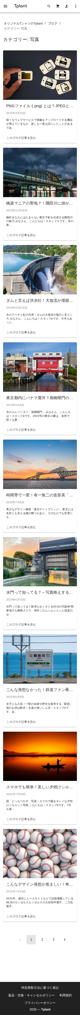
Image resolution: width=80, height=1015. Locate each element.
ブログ (52, 23)
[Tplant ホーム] (20, 6)
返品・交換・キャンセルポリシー (31, 995)
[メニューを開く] (5, 6)
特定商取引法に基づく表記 (40, 987)
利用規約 (65, 995)
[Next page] (64, 939)
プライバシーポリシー (40, 1002)
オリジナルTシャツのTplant (23, 23)
